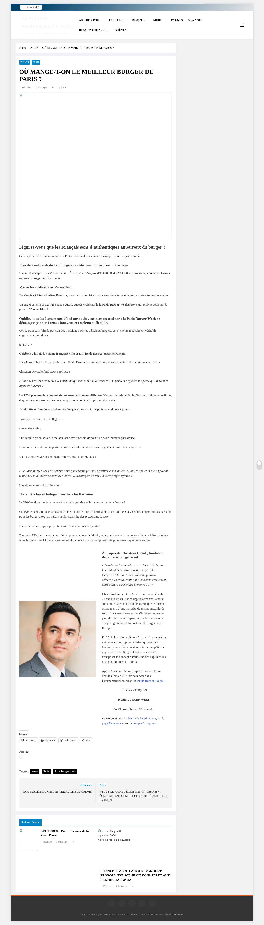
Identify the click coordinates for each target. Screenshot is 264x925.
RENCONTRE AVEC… (94, 29)
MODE (157, 20)
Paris (46, 771)
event (35, 771)
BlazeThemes (176, 914)
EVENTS (177, 20)
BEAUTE (138, 20)
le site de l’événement (142, 718)
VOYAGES (195, 20)
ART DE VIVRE (89, 20)
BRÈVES (121, 29)
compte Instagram (144, 723)
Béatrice (26, 87)
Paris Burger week (65, 771)
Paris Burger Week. (150, 680)
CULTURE (116, 20)
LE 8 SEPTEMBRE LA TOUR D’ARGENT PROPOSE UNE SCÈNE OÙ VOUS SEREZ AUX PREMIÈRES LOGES (135, 875)
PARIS (36, 62)
